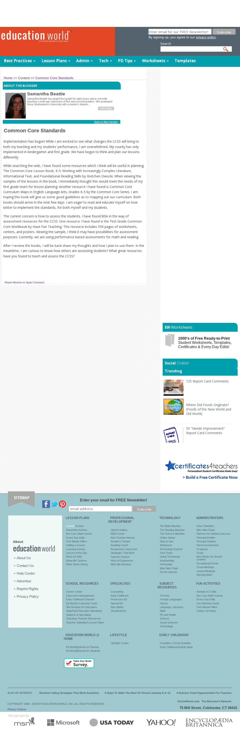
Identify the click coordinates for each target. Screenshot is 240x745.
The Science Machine (172, 533)
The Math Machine (170, 526)
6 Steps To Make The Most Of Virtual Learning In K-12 (137, 692)
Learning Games (75, 549)
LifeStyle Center (120, 643)
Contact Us (25, 566)
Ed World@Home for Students (83, 650)
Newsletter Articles (76, 530)
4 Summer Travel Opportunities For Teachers (204, 692)
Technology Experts (171, 549)
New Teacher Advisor (123, 537)
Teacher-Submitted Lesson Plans (85, 622)
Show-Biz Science (76, 560)
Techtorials (166, 564)
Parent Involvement (208, 545)
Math (162, 610)
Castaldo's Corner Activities (175, 643)
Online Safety (167, 537)
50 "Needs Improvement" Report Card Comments (205, 430)
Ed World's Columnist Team (81, 603)
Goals (200, 552)
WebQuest (166, 545)
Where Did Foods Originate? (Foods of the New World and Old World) (208, 409)
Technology (166, 626)
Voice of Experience (122, 560)
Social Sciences (169, 622)
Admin (82, 61)
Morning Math (204, 574)
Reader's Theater (121, 541)
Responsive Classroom (124, 549)
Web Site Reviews (121, 564)
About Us (24, 558)
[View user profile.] (15, 117)
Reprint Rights (27, 589)
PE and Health (168, 614)
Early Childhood (119, 595)
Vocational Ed (118, 610)
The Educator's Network (216, 701)
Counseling (117, 591)
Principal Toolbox (206, 541)
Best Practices (18, 61)
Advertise (24, 581)
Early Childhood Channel (80, 599)
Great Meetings (205, 567)
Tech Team (166, 552)
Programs (202, 549)
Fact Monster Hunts (208, 603)
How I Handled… (206, 526)
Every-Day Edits (75, 537)
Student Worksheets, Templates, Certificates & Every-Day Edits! (205, 342)
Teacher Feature (120, 556)
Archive (79, 526)
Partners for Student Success (213, 533)
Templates (185, 61)
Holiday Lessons (75, 545)
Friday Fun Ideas (206, 610)
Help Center (26, 573)
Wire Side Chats (169, 568)
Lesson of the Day (76, 552)
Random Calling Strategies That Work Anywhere (69, 692)
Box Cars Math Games (79, 533)
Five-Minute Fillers (76, 541)
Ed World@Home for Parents (82, 647)
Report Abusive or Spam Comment (24, 282)
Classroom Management (80, 595)
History (164, 603)
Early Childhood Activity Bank (176, 647)
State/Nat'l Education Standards (84, 610)
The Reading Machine (172, 530)
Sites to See (166, 541)
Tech (104, 61)
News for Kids (74, 556)
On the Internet (168, 572)
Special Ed (117, 603)
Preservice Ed (119, 599)
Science (164, 618)
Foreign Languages (171, 599)
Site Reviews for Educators (81, 607)
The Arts (164, 595)
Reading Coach (119, 545)
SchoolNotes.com (188, 701)
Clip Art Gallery (119, 530)
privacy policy (206, 37)
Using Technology (170, 556)
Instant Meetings (206, 571)
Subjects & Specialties (78, 614)
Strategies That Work (123, 552)
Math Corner (118, 533)
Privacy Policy (28, 596)
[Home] (35, 36)
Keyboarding (167, 560)
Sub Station (117, 607)
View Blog (106, 108)
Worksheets (153, 61)
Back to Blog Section (106, 121)
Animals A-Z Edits (207, 591)
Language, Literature (171, 607)
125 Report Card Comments (207, 381)
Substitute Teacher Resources (83, 618)
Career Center (74, 591)
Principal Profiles (206, 537)
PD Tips (125, 61)
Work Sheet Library (77, 564)
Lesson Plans (54, 61)
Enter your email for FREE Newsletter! (113, 500)
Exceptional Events (207, 563)
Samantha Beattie (46, 93)
